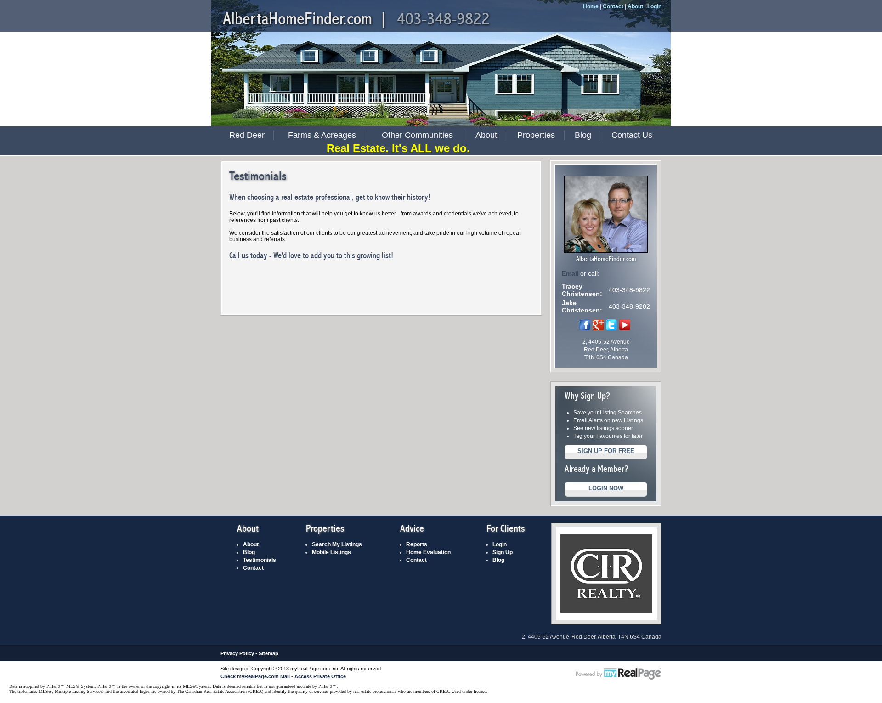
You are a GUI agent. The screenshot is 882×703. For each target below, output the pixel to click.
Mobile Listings (331, 552)
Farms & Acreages (322, 135)
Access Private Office (320, 676)
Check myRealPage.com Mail (255, 676)
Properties (536, 135)
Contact (613, 6)
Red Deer (247, 135)
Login (654, 6)
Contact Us (631, 135)
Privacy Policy (237, 653)
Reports (416, 544)
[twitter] (611, 328)
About (635, 6)
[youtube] (624, 328)
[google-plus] (598, 328)
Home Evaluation (428, 552)
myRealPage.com (619, 674)
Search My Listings (337, 544)
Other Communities (417, 135)
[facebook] (584, 328)
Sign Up (502, 552)
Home (591, 6)
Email (570, 273)
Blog (583, 135)
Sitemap (268, 653)
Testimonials (259, 560)
